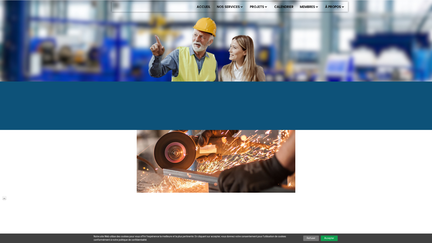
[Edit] (4, 198)
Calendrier (283, 7)
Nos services (228, 7)
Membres (307, 7)
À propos (333, 7)
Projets (257, 7)
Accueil (203, 7)
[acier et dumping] (216, 148)
